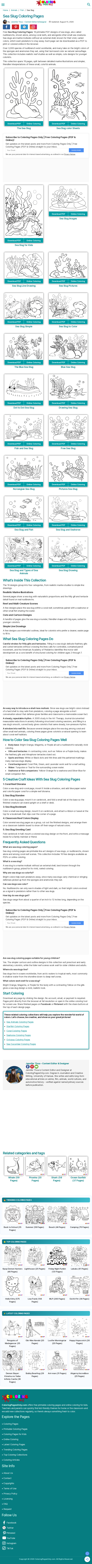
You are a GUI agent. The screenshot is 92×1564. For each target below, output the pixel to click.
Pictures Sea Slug (68, 489)
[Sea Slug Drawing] (68, 550)
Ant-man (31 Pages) (57, 1373)
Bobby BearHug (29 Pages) (35, 1374)
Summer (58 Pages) (35, 1227)
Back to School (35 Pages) (12, 1228)
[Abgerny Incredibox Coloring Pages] (79, 1360)
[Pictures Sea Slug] (68, 469)
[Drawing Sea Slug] (68, 387)
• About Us (7, 1473)
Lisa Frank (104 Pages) (35, 1300)
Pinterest (11, 1533)
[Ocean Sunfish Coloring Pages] (78, 1166)
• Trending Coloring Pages (14, 1449)
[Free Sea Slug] (68, 428)
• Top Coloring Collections (14, 1454)
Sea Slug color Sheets (68, 128)
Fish (22, 10)
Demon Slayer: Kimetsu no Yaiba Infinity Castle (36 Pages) (12, 1377)
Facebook (11, 1522)
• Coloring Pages (10, 1424)
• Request (7, 1509)
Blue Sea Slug (68, 367)
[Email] (36, 1067)
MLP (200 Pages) (57, 1299)
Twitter (10, 1528)
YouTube (11, 1538)
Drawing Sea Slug (68, 407)
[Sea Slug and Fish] (24, 509)
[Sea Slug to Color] (68, 306)
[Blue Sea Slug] (68, 347)
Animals (14, 10)
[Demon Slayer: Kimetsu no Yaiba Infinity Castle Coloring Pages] (12, 1360)
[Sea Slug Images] (68, 198)
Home (5, 10)
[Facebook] (28, 1067)
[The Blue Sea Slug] (24, 347)
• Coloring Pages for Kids (14, 1434)
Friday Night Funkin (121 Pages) (57, 1270)
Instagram (11, 1543)
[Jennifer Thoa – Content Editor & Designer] (5, 22)
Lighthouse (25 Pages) (34, 1269)
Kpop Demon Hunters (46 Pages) (12, 1270)
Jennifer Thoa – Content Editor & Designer (28, 22)
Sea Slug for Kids (24, 245)
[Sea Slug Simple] (24, 306)
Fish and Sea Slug (23, 448)
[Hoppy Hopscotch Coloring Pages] (79, 1327)
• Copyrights (8, 1483)
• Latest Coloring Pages (13, 1444)
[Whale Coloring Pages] (14, 1166)
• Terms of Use (9, 1488)
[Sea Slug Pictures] (68, 265)
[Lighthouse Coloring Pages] (34, 1256)
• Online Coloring (10, 1439)
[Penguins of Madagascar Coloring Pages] (12, 1327)
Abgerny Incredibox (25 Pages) (79, 1374)
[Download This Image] (24, 68)
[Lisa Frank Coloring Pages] (34, 1285)
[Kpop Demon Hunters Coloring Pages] (12, 1256)
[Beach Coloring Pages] (57, 1214)
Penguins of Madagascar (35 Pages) (12, 1343)
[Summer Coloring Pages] (34, 1214)
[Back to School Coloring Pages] (12, 1214)
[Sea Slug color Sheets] (68, 94)
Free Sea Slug (68, 448)
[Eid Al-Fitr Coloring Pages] (79, 1285)
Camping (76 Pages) (79, 1227)
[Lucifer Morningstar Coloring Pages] (57, 1327)
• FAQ (5, 1504)
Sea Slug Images (68, 218)
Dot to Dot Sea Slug (24, 407)
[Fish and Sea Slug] (24, 428)
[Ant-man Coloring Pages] (57, 1360)
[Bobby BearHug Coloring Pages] (34, 1360)
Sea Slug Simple (23, 326)
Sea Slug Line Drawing (24, 285)
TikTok (10, 1548)
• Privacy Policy (9, 1493)
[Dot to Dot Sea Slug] (24, 387)
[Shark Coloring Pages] (56, 1166)
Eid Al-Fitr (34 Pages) (79, 1299)
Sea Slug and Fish (23, 529)
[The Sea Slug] (24, 94)
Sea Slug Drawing (68, 570)
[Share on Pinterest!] (11, 68)
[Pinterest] (32, 1067)
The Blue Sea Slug (23, 367)
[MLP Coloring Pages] (57, 1285)
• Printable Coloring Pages (14, 1429)
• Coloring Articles (11, 1460)
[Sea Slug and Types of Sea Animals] (24, 550)
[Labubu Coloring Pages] (79, 1256)
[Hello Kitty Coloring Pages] (12, 1285)
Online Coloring (33, 123)
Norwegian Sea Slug (23, 489)
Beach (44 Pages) (57, 1227)
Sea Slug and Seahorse (68, 529)
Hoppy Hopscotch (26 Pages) (79, 1342)
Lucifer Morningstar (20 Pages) (57, 1342)
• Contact (7, 1478)
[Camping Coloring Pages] (79, 1214)
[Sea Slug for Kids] (24, 211)
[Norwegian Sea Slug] (24, 469)
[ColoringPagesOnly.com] (46, 3)
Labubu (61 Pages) (79, 1269)
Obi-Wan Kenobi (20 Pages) (35, 1342)
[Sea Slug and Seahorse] (68, 509)
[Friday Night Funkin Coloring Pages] (57, 1256)
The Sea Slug (24, 128)
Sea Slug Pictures (68, 285)
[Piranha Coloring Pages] (35, 1166)
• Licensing (7, 1498)
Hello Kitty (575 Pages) (12, 1300)
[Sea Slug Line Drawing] (24, 265)
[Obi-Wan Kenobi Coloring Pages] (34, 1327)
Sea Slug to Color (68, 326)
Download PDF (14, 123)
